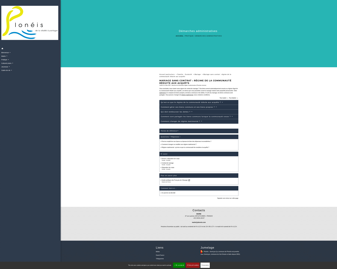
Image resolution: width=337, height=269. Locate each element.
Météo (158, 251)
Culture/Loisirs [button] (6, 63)
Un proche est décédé (168, 193)
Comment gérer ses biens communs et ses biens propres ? (188, 107)
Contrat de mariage (168, 163)
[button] (30, 49)
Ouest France (160, 255)
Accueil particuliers (167, 74)
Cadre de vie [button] (6, 70)
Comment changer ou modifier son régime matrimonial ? (179, 144)
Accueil (179, 36)
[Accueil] (30, 23)
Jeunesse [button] (5, 67)
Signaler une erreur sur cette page (227, 198)
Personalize (205, 265)
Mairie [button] (3, 56)
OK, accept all (179, 265)
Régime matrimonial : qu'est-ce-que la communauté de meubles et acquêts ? (185, 147)
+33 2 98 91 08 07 (198, 218)
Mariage (197, 74)
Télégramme (160, 258)
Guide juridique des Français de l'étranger (176, 180)
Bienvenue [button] (5, 52)
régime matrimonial (187, 95)
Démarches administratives (208, 36)
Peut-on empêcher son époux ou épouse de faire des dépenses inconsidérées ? (186, 141)
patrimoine (162, 93)
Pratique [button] (4, 60)
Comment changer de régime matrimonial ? (181, 121)
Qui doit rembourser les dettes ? (176, 112)
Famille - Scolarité (184, 74)
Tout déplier (233, 98)
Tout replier (224, 98)
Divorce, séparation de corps (170, 158)
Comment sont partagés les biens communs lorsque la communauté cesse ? (196, 116)
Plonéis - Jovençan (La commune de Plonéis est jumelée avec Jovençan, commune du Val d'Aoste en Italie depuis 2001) (220, 253)
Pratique (189, 36)
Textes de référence (169, 131)
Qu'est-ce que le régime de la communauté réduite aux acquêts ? (191, 102)
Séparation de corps (168, 167)
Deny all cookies (193, 265)
